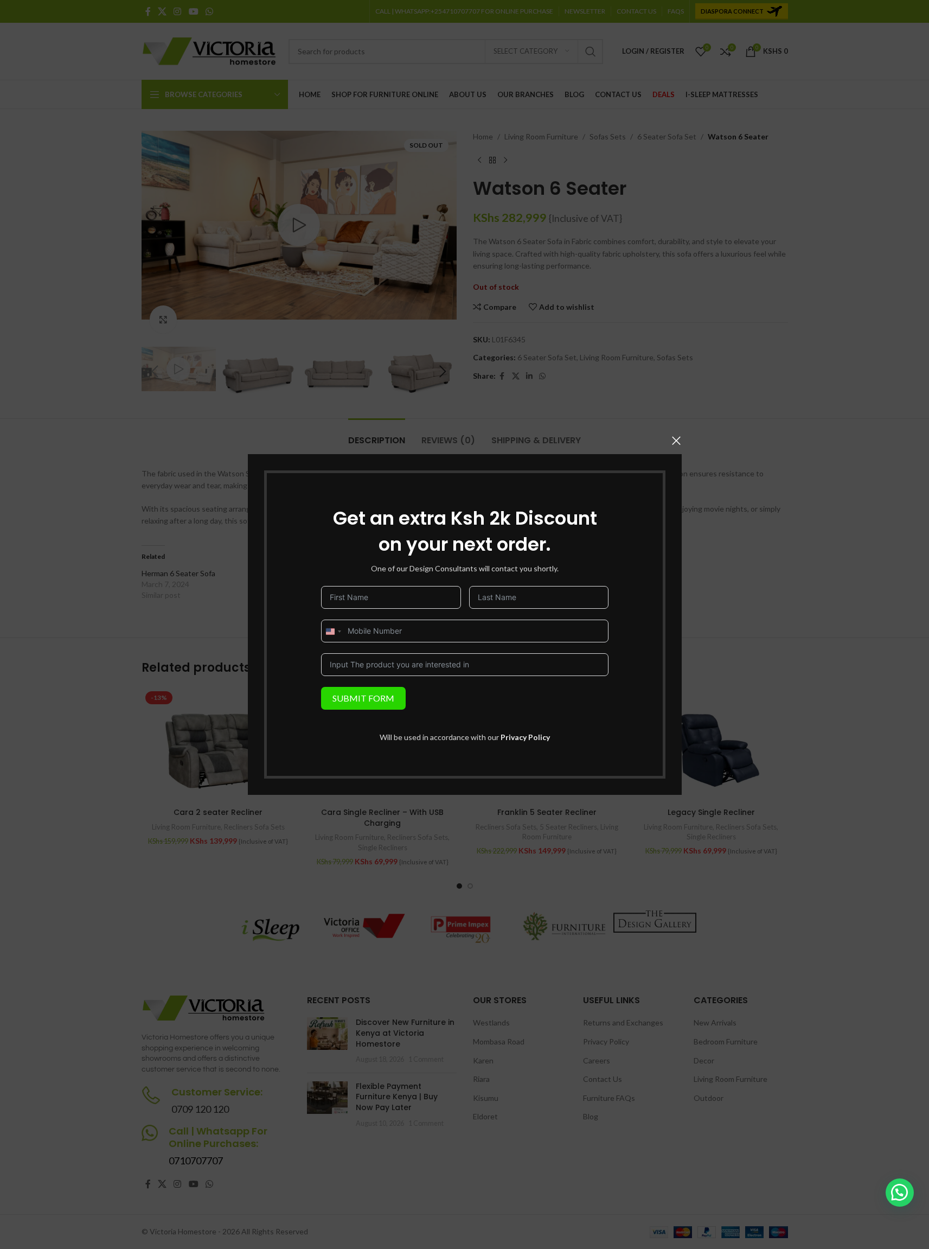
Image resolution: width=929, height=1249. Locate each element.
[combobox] (333, 631)
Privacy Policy (525, 737)
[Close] (676, 440)
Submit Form (363, 698)
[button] (900, 1192)
